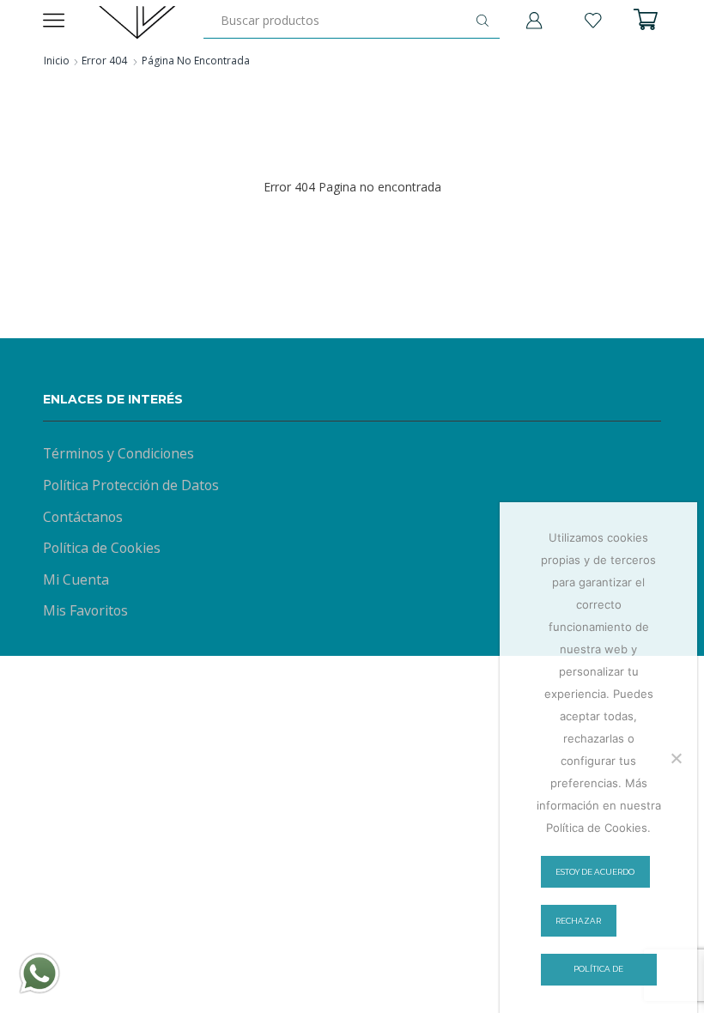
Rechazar (578, 920)
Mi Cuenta (76, 579)
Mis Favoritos (85, 610)
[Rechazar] (675, 758)
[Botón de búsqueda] (482, 20)
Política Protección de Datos (131, 485)
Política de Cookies (102, 547)
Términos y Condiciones (118, 453)
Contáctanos (83, 516)
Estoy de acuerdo (594, 872)
